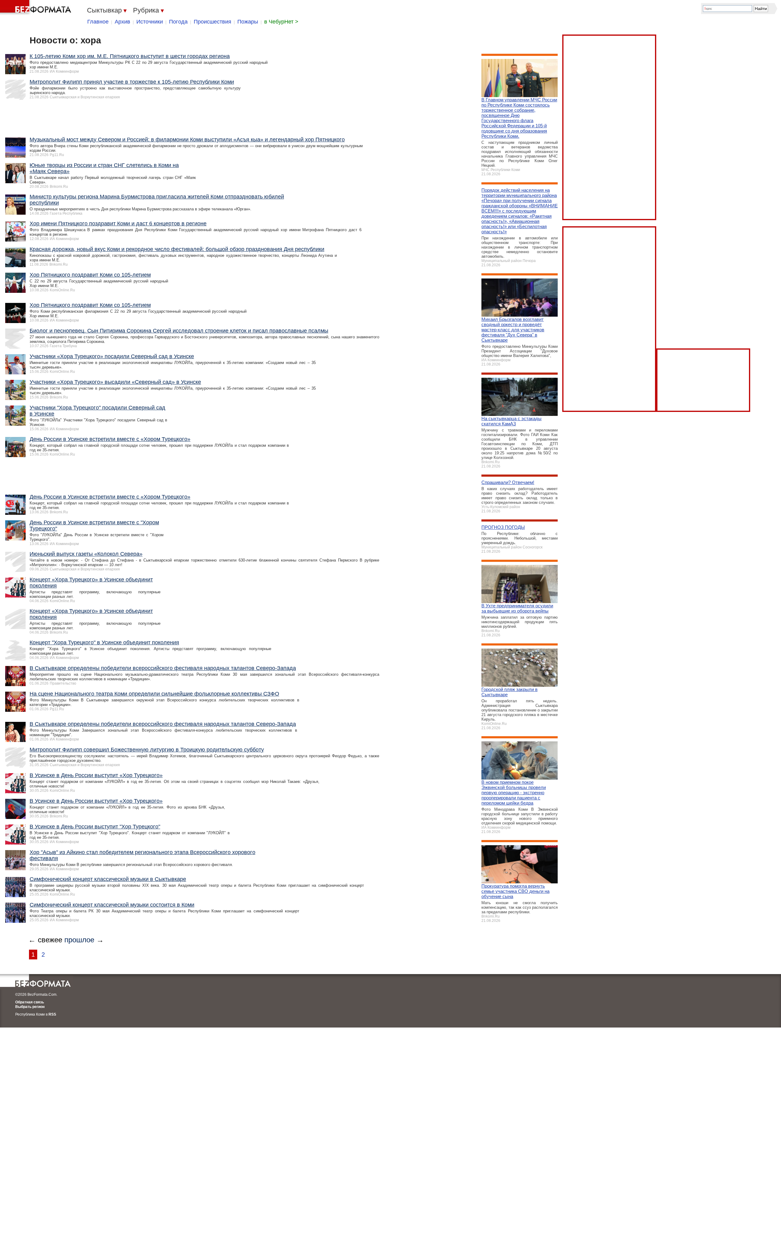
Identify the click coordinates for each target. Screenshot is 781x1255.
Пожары (247, 22)
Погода (178, 22)
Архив (122, 22)
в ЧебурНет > (281, 22)
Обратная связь (29, 1002)
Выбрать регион (30, 1007)
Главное (98, 22)
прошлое (79, 940)
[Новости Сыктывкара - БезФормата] (36, 7)
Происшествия (212, 22)
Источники (149, 22)
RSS (52, 1014)
